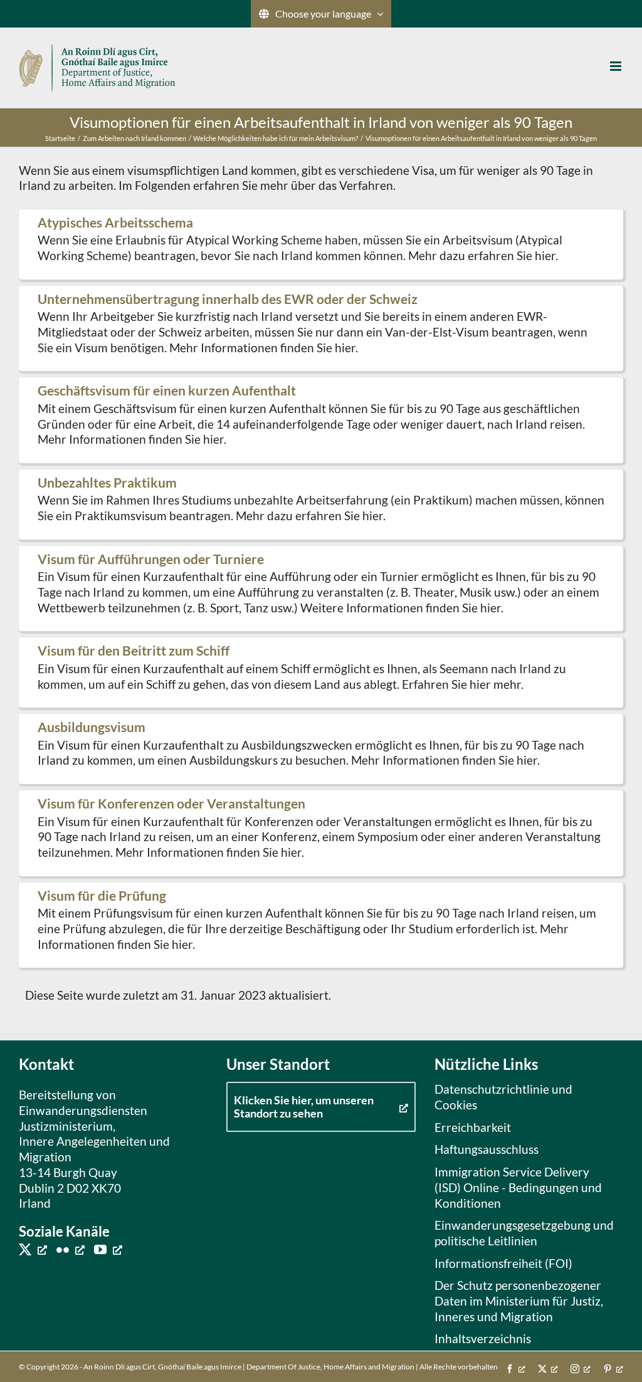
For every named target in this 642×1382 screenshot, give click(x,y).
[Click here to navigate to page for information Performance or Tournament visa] (321, 589)
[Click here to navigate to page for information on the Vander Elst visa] (321, 329)
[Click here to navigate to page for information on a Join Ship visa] (321, 672)
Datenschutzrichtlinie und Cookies (503, 1097)
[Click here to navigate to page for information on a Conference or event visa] (321, 833)
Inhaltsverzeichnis (482, 1338)
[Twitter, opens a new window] (33, 1249)
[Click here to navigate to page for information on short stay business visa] (321, 420)
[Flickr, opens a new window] (70, 1249)
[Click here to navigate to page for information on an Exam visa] (321, 925)
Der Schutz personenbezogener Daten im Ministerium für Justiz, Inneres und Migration (518, 1300)
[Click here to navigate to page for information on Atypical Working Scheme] (321, 244)
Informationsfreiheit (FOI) (503, 1263)
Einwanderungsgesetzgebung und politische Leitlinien (524, 1233)
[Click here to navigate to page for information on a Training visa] (321, 749)
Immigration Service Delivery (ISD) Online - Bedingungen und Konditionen (518, 1187)
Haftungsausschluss (486, 1149)
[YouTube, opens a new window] (108, 1249)
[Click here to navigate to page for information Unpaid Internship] (321, 504)
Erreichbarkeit (472, 1127)
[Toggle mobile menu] (616, 66)
